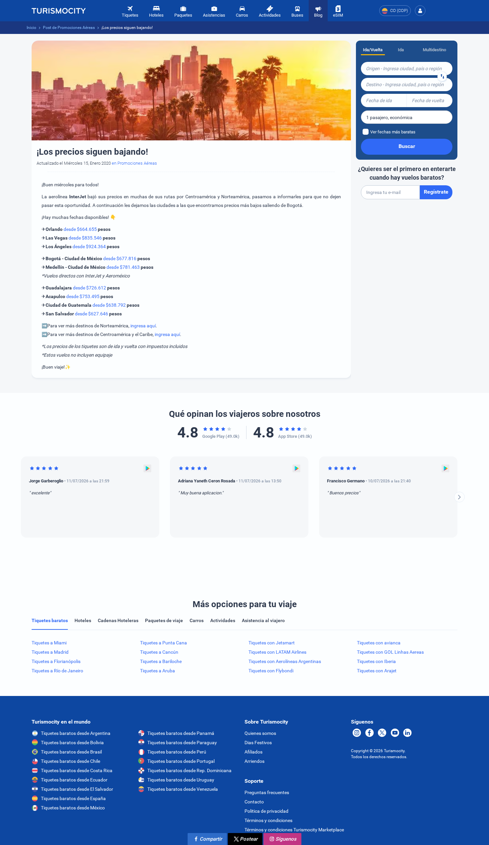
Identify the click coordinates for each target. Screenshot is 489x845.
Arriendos (254, 761)
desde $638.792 (109, 305)
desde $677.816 (119, 258)
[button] (420, 10)
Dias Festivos (258, 742)
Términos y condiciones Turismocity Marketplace (294, 829)
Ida (401, 49)
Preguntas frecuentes (266, 792)
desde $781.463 (123, 267)
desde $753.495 (82, 296)
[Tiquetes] (58, 10)
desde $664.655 (80, 229)
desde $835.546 (85, 238)
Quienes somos (260, 733)
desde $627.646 (91, 313)
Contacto (254, 801)
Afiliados (253, 752)
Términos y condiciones (268, 820)
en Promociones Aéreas (134, 163)
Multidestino (434, 49)
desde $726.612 (89, 287)
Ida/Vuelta (373, 49)
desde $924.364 (89, 246)
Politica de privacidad (266, 811)
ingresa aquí (143, 325)
